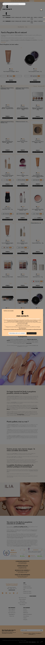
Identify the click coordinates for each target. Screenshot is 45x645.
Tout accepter (31, 333)
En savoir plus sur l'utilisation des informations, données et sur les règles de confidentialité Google (22, 329)
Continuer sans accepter (9, 310)
